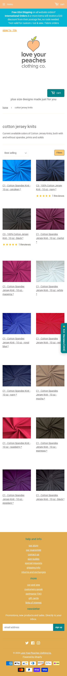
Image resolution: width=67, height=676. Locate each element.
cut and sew (33, 584)
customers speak (33, 589)
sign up (58, 627)
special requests (33, 563)
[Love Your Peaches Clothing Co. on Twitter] (27, 643)
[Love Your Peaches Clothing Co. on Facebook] (33, 643)
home (5, 107)
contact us (33, 554)
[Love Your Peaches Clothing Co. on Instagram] (38, 643)
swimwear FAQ (34, 593)
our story (33, 545)
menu (10, 4)
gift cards (34, 598)
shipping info (33, 567)
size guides (33, 559)
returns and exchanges (33, 572)
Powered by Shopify (32, 657)
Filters (59, 153)
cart (58, 92)
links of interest (33, 602)
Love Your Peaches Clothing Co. (36, 653)
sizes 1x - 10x (10, 30)
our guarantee (33, 550)
